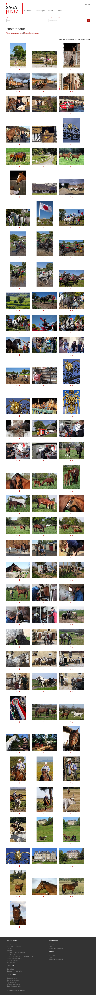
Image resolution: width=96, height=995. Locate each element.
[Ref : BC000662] (71, 681)
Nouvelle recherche (31, 33)
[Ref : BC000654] (44, 659)
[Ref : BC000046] (18, 882)
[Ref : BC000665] (18, 742)
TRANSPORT (11, 962)
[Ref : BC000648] (44, 637)
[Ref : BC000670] (44, 570)
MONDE (9, 950)
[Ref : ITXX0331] (44, 799)
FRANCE (10, 948)
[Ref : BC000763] (18, 525)
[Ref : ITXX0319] (18, 769)
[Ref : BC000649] (71, 637)
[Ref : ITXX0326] (18, 799)
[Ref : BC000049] (71, 886)
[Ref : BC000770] (18, 548)
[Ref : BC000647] (18, 637)
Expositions (10, 969)
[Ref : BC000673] (18, 592)
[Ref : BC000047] (44, 886)
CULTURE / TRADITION (14, 946)
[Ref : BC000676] (71, 592)
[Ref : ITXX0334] (71, 799)
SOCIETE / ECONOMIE (14, 958)
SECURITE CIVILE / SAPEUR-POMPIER (20, 956)
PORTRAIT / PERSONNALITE (16, 954)
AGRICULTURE (12, 944)
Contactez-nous (12, 978)
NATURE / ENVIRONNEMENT (16, 952)
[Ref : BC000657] (18, 681)
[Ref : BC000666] (44, 712)
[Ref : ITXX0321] (44, 769)
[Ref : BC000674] (44, 592)
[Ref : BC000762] (71, 503)
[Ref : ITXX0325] (71, 769)
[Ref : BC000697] (44, 548)
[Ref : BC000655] (71, 659)
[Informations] (73, 491)
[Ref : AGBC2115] (71, 829)
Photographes (11, 982)
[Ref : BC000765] (44, 525)
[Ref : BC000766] (71, 525)
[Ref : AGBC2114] (44, 829)
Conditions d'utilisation (14, 986)
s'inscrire (9, 18)
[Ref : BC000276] (44, 856)
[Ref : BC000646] (71, 614)
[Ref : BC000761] (44, 503)
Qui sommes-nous (13, 980)
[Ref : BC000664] (18, 708)
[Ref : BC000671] (71, 570)
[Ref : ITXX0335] (18, 829)
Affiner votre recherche (14, 33)
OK (88, 20)
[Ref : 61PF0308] (44, 742)
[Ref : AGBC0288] (18, 913)
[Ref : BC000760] (18, 503)
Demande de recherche (14, 971)
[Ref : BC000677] (18, 614)
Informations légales (13, 984)
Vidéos (50, 10)
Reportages (40, 10)
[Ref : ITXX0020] (71, 738)
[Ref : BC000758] (71, 477)
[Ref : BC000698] (71, 548)
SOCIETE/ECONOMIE (56, 948)
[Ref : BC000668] (71, 712)
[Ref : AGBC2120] (18, 856)
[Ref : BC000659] (44, 681)
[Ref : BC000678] (44, 614)
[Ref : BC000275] (71, 856)
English (87, 4)
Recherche (28, 10)
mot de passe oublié (54, 18)
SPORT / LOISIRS (12, 960)
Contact (59, 10)
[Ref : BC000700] (18, 570)
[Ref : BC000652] (18, 659)
